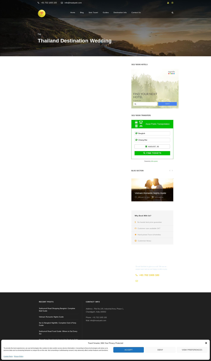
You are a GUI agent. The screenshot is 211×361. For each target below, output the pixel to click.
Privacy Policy (18, 356)
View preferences (192, 350)
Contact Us (136, 12)
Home (72, 12)
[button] (206, 343)
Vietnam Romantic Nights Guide (150, 193)
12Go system (154, 161)
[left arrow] (170, 170)
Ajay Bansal (159, 197)
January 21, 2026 (144, 197)
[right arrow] (172, 170)
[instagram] (172, 3)
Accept (129, 350)
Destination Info (120, 12)
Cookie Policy (8, 356)
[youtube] (168, 3)
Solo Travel (93, 12)
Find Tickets (153, 153)
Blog (82, 12)
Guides (106, 12)
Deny (160, 350)
